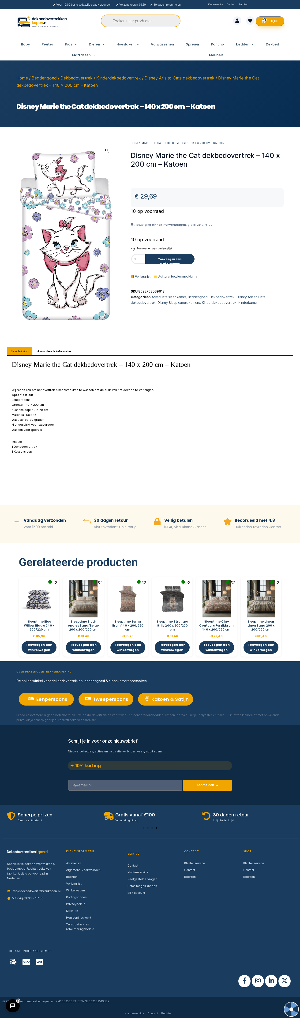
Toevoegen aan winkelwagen (170, 260)
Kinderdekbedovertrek (118, 77)
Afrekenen (73, 863)
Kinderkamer (248, 302)
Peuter (47, 44)
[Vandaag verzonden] (16, 522)
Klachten (72, 911)
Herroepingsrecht (78, 917)
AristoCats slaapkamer (169, 297)
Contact (133, 865)
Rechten (72, 877)
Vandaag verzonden (45, 520)
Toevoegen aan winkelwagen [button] (39, 647)
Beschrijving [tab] (20, 351)
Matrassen (81, 55)
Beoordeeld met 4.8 (255, 520)
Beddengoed (44, 77)
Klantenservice (138, 872)
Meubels (216, 55)
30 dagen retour (111, 520)
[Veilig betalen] (157, 522)
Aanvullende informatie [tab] (54, 351)
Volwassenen (162, 44)
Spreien (192, 44)
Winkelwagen (75, 890)
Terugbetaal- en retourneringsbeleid (80, 927)
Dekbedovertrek (76, 77)
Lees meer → (106, 720)
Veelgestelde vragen (142, 879)
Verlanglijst (74, 883)
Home (22, 77)
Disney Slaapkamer (172, 302)
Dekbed (272, 44)
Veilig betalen (178, 520)
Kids (68, 44)
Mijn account (136, 892)
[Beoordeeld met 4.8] (227, 522)
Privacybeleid (75, 904)
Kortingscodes (76, 897)
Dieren (94, 44)
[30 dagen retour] (87, 522)
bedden (242, 44)
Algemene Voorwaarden (83, 870)
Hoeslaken (125, 44)
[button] (107, 151)
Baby (25, 44)
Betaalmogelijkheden (142, 886)
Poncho (217, 44)
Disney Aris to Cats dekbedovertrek (179, 77)
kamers (194, 302)
